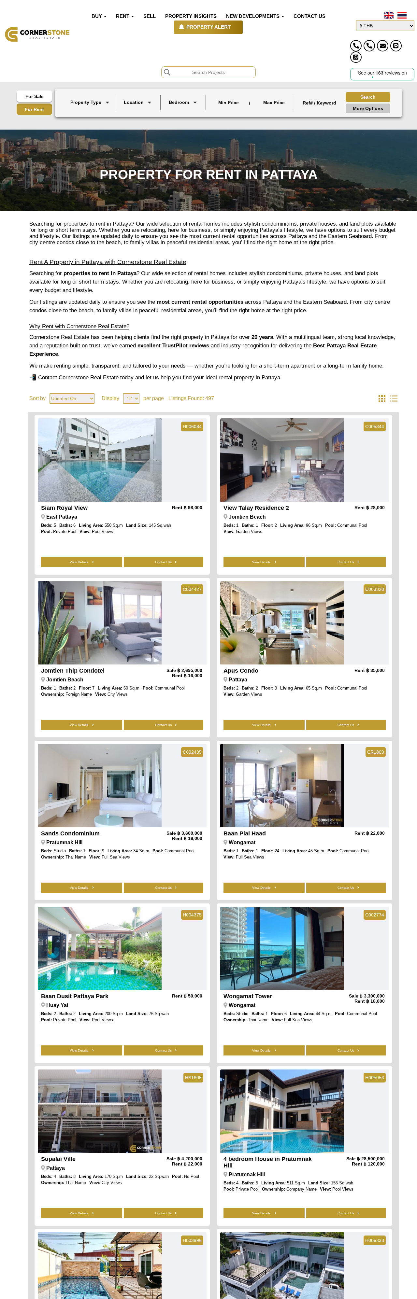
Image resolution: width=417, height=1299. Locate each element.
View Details (79, 562)
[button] (91, 103)
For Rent (34, 109)
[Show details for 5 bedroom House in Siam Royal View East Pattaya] (100, 460)
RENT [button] (123, 16)
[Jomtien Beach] (138, 117)
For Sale (34, 96)
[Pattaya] (138, 112)
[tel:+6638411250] (356, 45)
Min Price (228, 102)
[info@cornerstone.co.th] (382, 45)
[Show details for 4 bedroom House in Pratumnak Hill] (282, 1111)
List (393, 398)
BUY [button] (97, 16)
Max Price (274, 102)
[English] (388, 15)
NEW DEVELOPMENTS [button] (253, 16)
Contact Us (163, 562)
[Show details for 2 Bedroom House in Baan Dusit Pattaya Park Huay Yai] (100, 948)
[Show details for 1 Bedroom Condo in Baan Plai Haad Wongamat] (282, 785)
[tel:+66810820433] (369, 45)
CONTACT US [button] (309, 16)
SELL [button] (149, 16)
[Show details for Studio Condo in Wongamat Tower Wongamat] (282, 948)
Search (368, 97)
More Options (368, 108)
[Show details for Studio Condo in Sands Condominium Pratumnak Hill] (100, 785)
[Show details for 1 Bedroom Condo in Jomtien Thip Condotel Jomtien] (100, 622)
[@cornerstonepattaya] (396, 45)
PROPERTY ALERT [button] (208, 27)
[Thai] (401, 15)
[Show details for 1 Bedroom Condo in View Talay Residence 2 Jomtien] (282, 460)
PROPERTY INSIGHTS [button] (191, 16)
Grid (382, 398)
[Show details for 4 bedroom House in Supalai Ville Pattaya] (100, 1111)
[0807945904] (356, 57)
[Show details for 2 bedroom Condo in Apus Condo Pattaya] (282, 622)
